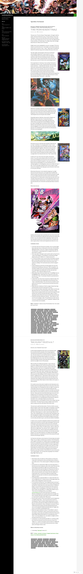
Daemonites (39, 540)
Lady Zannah (53, 319)
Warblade (54, 331)
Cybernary (37, 26)
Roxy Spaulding (48, 325)
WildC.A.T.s (50, 27)
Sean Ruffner (40, 546)
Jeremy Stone (53, 318)
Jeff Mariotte (42, 543)
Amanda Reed (34, 539)
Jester (33, 319)
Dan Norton (45, 540)
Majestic (53, 26)
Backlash (33, 26)
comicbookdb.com (36, 492)
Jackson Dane (34, 318)
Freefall (45, 315)
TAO (56, 328)
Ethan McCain (34, 315)
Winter (45, 332)
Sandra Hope (34, 546)
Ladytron (33, 321)
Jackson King (41, 318)
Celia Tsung (38, 312)
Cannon (33, 312)
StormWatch (33, 27)
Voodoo (33, 547)
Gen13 (46, 26)
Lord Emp (53, 543)
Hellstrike (55, 316)
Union (41, 27)
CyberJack (33, 540)
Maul (51, 321)
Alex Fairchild (40, 309)
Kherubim (48, 543)
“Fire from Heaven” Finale (44, 29)
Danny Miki (34, 313)
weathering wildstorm (7, 15)
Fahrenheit (41, 315)
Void (50, 331)
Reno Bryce (34, 325)
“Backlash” (39, 530)
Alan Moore (34, 309)
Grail (36, 316)
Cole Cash (44, 312)
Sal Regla (54, 325)
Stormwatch (51, 328)
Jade (46, 318)
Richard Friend (40, 325)
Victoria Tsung (44, 331)
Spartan (45, 328)
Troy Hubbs (34, 331)
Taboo (46, 546)
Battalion (53, 309)
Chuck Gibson (52, 539)
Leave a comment (41, 344)
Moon (48, 322)
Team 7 (38, 27)
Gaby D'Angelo (55, 315)
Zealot (49, 332)
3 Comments (40, 31)
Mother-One (53, 322)
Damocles (55, 312)
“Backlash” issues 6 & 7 (42, 342)
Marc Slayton (45, 321)
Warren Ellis (34, 332)
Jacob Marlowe (35, 543)
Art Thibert (47, 309)
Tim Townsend (51, 546)
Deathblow (42, 26)
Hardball (50, 316)
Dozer (44, 313)
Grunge (45, 316)
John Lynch (42, 319)
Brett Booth (46, 539)
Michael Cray (43, 322)
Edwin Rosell (50, 313)
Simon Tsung (34, 328)
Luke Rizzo (39, 321)
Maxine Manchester (35, 322)
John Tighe (48, 319)
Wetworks (45, 27)
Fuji (49, 315)
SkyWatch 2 (40, 328)
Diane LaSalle (52, 540)
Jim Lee (37, 319)
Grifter (49, 26)
